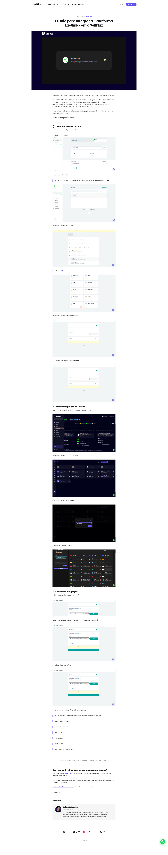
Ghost (92, 847)
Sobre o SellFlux (53, 4)
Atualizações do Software (77, 4)
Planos (63, 4)
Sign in (122, 4)
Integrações (88, 16)
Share (56, 793)
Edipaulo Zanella (70, 807)
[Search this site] (116, 4)
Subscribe (131, 4)
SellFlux (62, 271)
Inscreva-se (84, 840)
